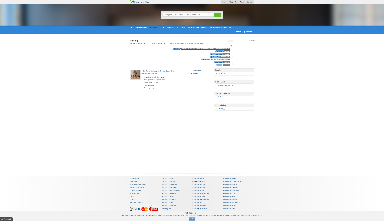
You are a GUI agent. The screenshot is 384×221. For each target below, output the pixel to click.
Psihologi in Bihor (199, 181)
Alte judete (233, 2)
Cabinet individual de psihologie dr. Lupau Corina (158, 71)
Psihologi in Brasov (230, 184)
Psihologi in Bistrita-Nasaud (233, 181)
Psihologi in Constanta (231, 190)
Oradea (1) (221, 73)
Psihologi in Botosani (169, 184)
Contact (249, 2)
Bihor (224, 2)
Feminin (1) (221, 109)
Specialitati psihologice (138, 184)
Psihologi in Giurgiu (199, 196)
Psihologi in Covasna (169, 193)
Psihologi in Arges (229, 178)
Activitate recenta (140, 28)
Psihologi (133, 181)
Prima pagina (134, 178)
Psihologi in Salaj (229, 209)
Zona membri (134, 193)
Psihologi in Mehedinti (169, 206)
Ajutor (242, 2)
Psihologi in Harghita (169, 200)
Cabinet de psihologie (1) (225, 85)
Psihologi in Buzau (198, 187)
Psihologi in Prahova (199, 209)
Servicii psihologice (137, 187)
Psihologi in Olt (167, 209)
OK (192, 219)
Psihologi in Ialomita (230, 200)
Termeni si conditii (136, 203)
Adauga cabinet (135, 190)
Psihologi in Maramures (231, 203)
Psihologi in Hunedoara (200, 200)
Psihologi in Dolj (229, 193)
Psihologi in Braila (198, 184)
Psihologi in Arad (198, 178)
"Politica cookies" (256, 216)
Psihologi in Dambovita (200, 193)
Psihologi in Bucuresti (169, 187)
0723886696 (197, 71)
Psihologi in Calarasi (230, 187)
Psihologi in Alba (168, 178)
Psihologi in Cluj (198, 190)
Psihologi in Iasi (167, 203)
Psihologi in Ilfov (198, 203)
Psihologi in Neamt (229, 206)
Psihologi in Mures (199, 206)
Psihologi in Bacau (168, 181)
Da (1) (220, 97)
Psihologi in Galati (168, 196)
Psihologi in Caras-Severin (171, 190)
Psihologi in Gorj (229, 196)
